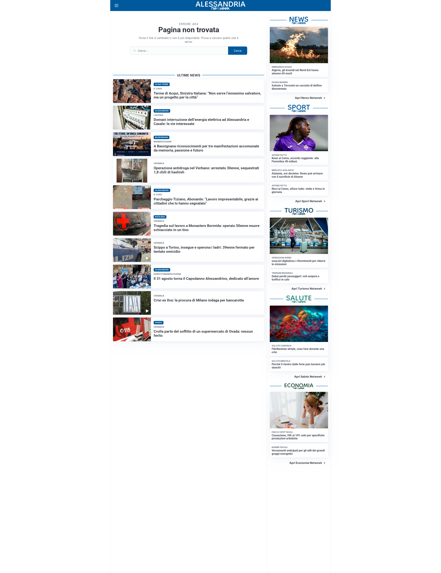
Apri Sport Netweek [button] (308, 201)
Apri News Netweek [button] (308, 98)
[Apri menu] (116, 5)
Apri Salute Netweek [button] (308, 376)
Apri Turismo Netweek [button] (306, 288)
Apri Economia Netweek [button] (305, 463)
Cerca (238, 50)
